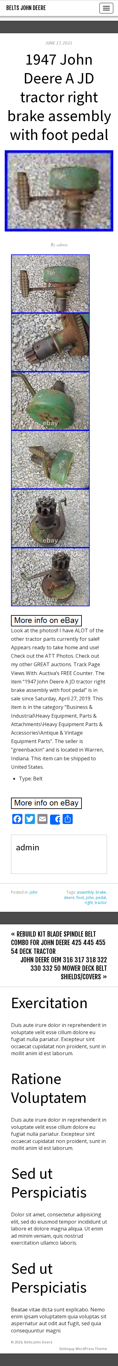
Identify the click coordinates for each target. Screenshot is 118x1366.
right (89, 902)
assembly (85, 892)
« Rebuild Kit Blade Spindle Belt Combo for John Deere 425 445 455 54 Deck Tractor (58, 942)
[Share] (55, 820)
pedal (101, 897)
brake (101, 892)
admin (62, 244)
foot (80, 897)
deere (69, 897)
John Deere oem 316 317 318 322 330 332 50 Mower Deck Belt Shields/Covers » (63, 968)
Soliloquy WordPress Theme (83, 1348)
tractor (101, 902)
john (33, 892)
